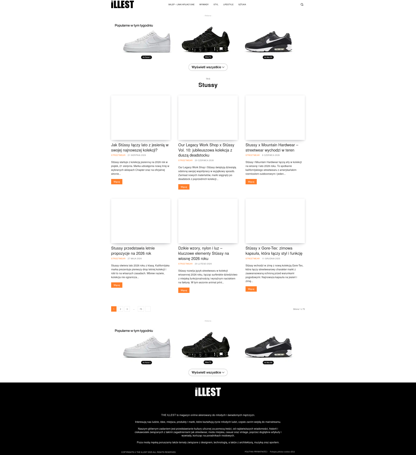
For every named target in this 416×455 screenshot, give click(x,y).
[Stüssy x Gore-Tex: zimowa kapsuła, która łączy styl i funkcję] (275, 221)
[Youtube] (284, 4)
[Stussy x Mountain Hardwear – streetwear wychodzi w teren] (275, 117)
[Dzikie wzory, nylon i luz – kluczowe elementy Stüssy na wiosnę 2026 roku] (208, 221)
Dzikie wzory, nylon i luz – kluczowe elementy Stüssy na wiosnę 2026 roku (203, 253)
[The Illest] (122, 4)
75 (141, 309)
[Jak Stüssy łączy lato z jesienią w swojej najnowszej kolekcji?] (140, 117)
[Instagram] (273, 4)
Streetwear (118, 155)
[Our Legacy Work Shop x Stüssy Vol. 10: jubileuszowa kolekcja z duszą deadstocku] (208, 117)
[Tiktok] (278, 4)
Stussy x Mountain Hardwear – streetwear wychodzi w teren (272, 147)
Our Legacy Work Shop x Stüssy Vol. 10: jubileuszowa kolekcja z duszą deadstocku (206, 150)
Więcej (117, 181)
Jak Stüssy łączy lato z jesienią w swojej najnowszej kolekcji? (140, 147)
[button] (302, 4)
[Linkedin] (234, 405)
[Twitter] (289, 4)
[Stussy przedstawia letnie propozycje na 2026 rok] (140, 221)
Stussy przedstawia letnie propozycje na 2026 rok (133, 250)
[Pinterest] (213, 405)
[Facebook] (294, 4)
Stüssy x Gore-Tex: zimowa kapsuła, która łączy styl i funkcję (274, 250)
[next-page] (148, 309)
